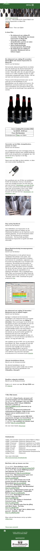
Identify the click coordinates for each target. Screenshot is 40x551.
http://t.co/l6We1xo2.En (13, 406)
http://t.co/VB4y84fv (11, 498)
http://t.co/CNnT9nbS (12, 488)
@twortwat (22, 426)
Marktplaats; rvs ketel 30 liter (25, 185)
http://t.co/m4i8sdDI (11, 478)
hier (14, 278)
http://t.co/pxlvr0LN (24, 419)
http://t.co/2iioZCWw (12, 503)
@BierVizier (9, 519)
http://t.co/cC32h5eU (23, 473)
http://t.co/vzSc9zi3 (19, 483)
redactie (30, 353)
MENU (29, 5)
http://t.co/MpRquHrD (12, 512)
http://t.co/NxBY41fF (12, 507)
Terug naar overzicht (11, 18)
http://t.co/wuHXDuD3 (18, 423)
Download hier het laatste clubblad (20, 533)
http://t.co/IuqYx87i (28, 468)
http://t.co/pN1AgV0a (18, 493)
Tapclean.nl (8, 157)
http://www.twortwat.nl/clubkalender (16, 457)
